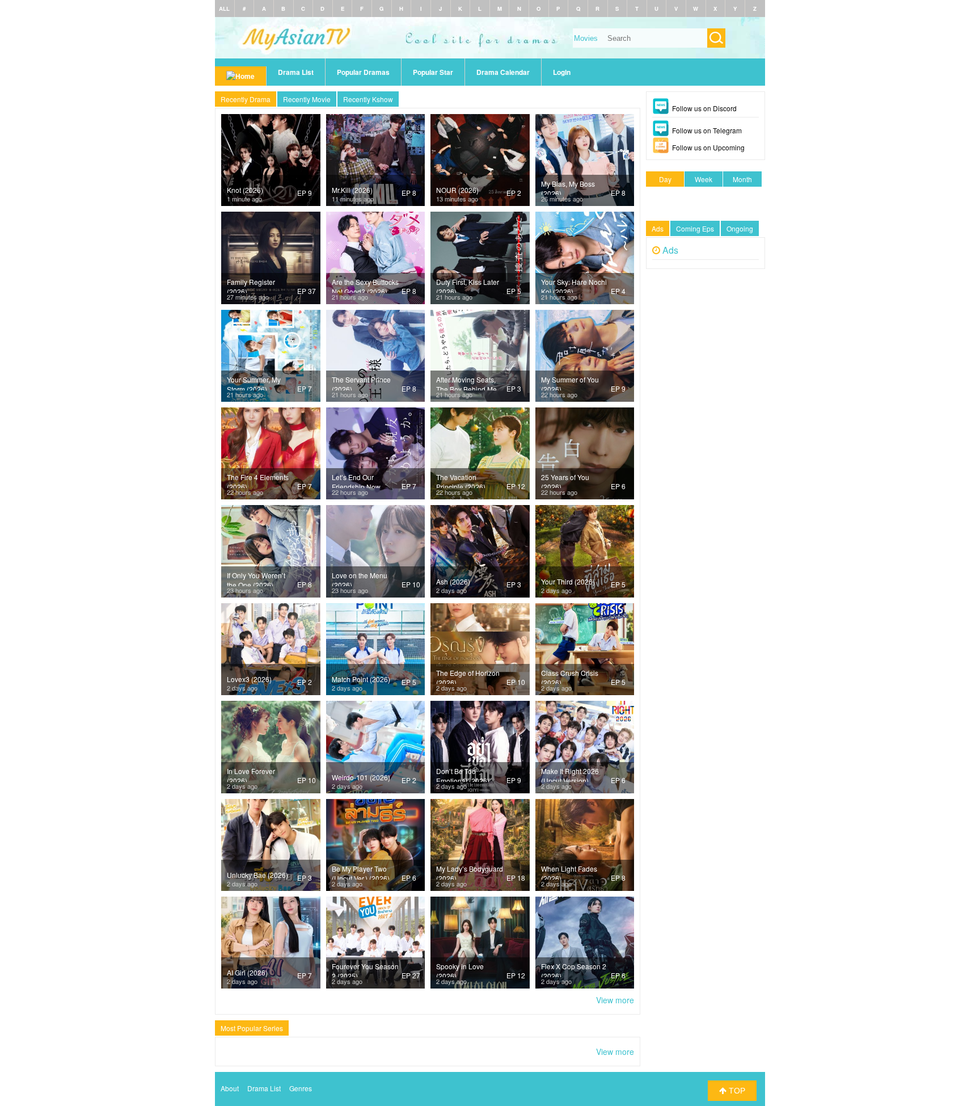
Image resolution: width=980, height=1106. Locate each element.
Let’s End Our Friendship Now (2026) (356, 480)
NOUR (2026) (457, 190)
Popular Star (433, 72)
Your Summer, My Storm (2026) (254, 382)
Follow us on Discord (704, 108)
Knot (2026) (245, 190)
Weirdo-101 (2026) (361, 777)
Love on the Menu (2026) (359, 578)
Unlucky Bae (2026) (257, 875)
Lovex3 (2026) (249, 679)
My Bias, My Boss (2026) (568, 187)
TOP (735, 1090)
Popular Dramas (363, 72)
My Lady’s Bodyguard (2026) (469, 872)
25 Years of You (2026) (565, 480)
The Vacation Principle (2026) (460, 480)
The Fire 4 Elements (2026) (258, 480)
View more (615, 1000)
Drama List (296, 72)
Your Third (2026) (568, 581)
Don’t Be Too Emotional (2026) (462, 774)
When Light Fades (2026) (569, 872)
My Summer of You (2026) (570, 382)
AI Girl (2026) (247, 972)
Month (742, 179)
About (230, 1088)
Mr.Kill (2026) (352, 190)
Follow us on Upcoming (708, 147)
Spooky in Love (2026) (460, 969)
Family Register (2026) (251, 285)
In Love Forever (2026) (251, 774)
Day (665, 179)
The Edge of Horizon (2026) (468, 676)
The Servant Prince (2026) (361, 382)
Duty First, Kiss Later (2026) (467, 285)
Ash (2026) (453, 581)
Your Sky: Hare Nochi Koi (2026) (574, 285)
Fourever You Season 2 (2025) (365, 969)
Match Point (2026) (361, 679)
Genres (300, 1088)
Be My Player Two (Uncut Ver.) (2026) (361, 872)
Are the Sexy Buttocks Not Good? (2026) (365, 285)
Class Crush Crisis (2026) (569, 676)
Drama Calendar (503, 72)
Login (562, 72)
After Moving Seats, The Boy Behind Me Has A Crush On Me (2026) (466, 382)
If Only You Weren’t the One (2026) (256, 578)
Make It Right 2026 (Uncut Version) (570, 774)
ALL (224, 8)
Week (703, 179)
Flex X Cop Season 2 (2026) (573, 969)
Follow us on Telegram (707, 130)
